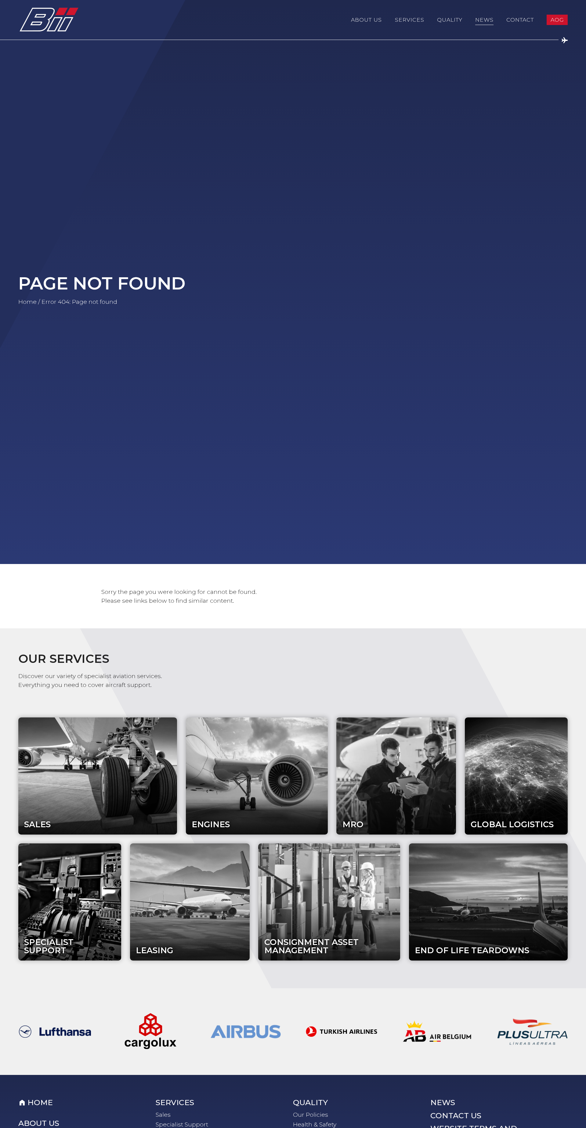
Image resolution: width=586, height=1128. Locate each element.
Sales (163, 1114)
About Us (366, 19)
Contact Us (455, 1115)
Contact (520, 19)
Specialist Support (182, 1124)
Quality (449, 19)
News (484, 19)
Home (27, 301)
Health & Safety (314, 1124)
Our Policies (310, 1114)
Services (409, 19)
